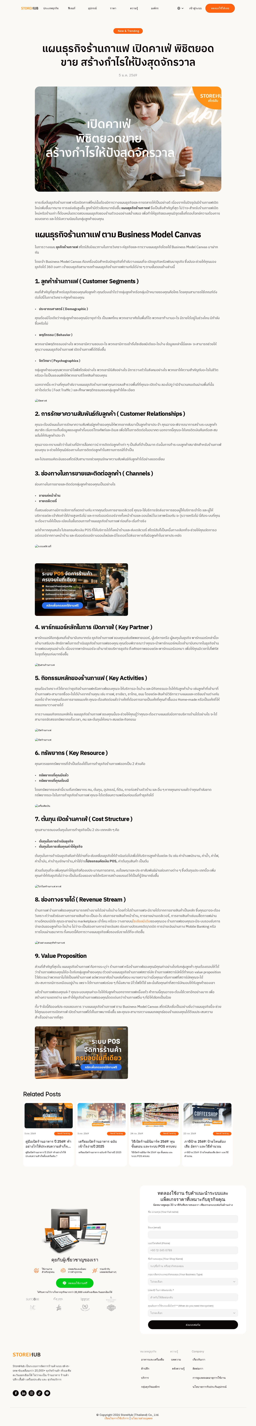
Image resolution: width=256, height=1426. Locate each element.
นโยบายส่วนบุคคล (141, 1418)
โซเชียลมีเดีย (141, 921)
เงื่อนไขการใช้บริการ (116, 1418)
